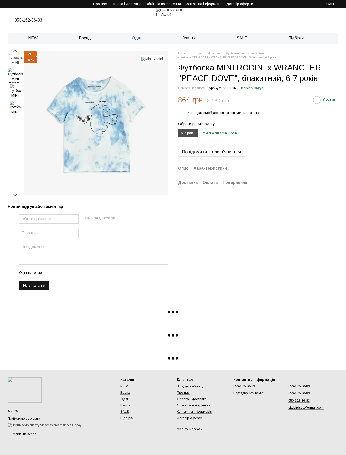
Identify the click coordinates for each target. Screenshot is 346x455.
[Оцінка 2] (58, 273)
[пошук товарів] (329, 38)
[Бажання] (313, 20)
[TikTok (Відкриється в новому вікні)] (16, 4)
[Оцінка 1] (50, 273)
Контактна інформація (203, 4)
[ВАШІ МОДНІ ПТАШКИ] (25, 389)
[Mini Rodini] (152, 58)
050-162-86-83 (28, 20)
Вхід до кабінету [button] (190, 386)
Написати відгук (251, 88)
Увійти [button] (191, 113)
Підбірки (296, 38)
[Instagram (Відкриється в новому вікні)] (10, 4)
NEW (33, 38)
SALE (242, 38)
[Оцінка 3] (66, 273)
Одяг (136, 38)
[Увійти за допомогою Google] (129, 218)
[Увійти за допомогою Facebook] (121, 218)
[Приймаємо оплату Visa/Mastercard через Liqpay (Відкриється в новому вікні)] (44, 425)
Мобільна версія (24, 434)
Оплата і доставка (126, 4)
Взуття (189, 38)
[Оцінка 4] (74, 273)
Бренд (85, 38)
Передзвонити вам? (248, 393)
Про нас (100, 4)
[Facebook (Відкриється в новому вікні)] (22, 4)
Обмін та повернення (163, 4)
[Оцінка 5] (83, 273)
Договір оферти (239, 4)
